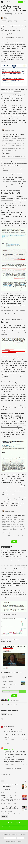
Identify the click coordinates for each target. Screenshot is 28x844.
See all (3, 816)
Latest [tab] (6, 781)
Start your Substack (10, 838)
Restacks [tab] (10, 714)
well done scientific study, (18, 221)
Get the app (20, 838)
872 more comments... (5, 774)
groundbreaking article (12, 325)
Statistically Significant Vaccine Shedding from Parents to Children (10, 809)
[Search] (25, 781)
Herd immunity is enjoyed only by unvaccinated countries (13, 100)
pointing (11, 200)
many (2, 200)
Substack (8, 841)
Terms (16, 834)
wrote (25, 198)
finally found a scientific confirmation (11, 427)
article (22, 486)
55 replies (7, 743)
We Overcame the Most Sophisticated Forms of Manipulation (9, 788)
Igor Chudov (6, 17)
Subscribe (20, 1)
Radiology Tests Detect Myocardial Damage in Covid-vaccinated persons (10, 799)
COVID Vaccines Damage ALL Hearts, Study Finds (9, 796)
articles (6, 200)
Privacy (13, 834)
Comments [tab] (4, 714)
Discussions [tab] (11, 781)
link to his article (13, 214)
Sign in (25, 1)
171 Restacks (17, 700)
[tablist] (6, 714)
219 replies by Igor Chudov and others (13, 768)
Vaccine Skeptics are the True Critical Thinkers (9, 785)
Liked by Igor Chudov (9, 728)
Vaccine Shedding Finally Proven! (10, 807)
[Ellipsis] (26, 726)
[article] (14, 788)
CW (4, 748)
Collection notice (22, 834)
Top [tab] (2, 781)
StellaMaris (6, 726)
